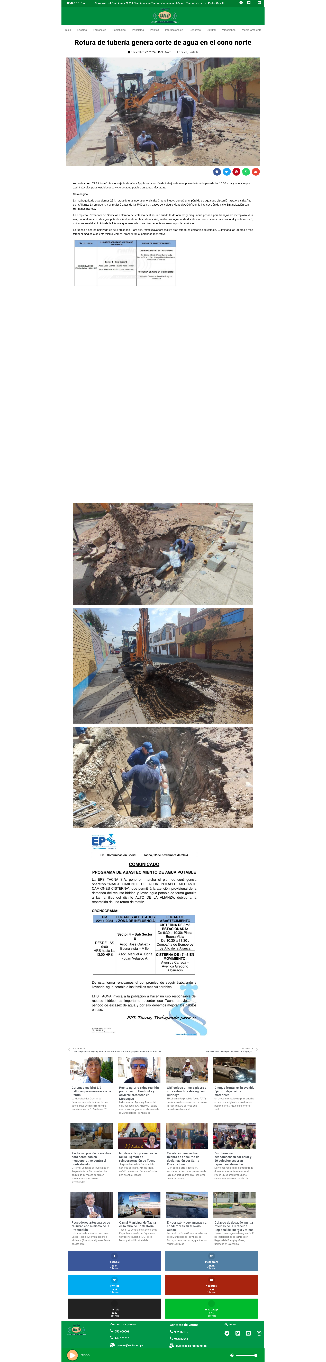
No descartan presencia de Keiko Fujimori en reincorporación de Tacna (138, 1157)
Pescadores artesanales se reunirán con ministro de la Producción (91, 1226)
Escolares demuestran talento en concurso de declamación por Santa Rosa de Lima (183, 1159)
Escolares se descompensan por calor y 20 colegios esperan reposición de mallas (232, 1159)
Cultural (211, 30)
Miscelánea (229, 30)
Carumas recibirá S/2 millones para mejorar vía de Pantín (91, 1091)
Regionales (99, 30)
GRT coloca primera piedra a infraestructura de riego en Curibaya (186, 1091)
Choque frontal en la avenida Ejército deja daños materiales (234, 1091)
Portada (193, 52)
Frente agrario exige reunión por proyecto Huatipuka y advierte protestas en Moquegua (139, 1093)
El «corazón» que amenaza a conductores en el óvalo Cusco (186, 1226)
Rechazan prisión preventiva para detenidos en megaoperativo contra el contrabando (91, 1159)
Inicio (68, 30)
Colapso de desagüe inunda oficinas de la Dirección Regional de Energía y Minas (233, 1226)
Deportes (195, 30)
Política (154, 30)
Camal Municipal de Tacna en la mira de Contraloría (137, 1224)
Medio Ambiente (251, 30)
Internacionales (174, 30)
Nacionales (119, 30)
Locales (82, 30)
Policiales (138, 30)
